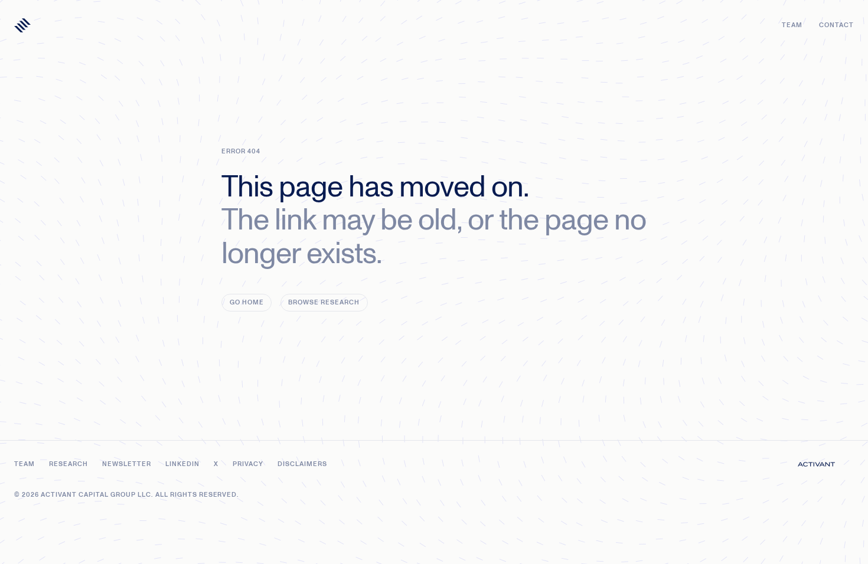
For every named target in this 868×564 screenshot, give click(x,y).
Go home (247, 302)
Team (792, 25)
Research (68, 464)
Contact (836, 25)
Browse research (324, 302)
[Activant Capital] (816, 464)
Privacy (248, 464)
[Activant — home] (22, 25)
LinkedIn (182, 464)
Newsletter (126, 464)
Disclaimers (302, 464)
